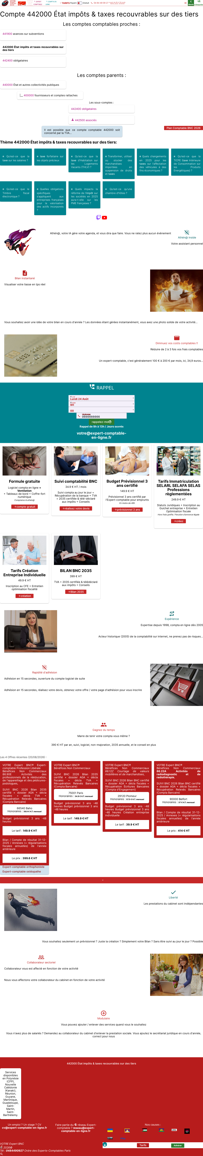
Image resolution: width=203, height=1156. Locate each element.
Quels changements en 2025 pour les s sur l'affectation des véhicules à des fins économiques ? (152, 163)
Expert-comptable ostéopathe (22, 871)
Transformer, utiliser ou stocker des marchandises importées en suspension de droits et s (118, 165)
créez (179, 521)
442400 (8, 60)
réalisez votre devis (77, 508)
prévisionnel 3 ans (128, 509)
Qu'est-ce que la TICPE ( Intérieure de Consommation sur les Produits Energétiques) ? (187, 163)
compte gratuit (25, 506)
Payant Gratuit (79, 3)
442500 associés (85, 120)
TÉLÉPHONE (86, 414)
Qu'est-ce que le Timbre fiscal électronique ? (16, 193)
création (26, 595)
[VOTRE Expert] (105, 1144)
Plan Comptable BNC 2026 (183, 128)
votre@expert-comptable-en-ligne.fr (101, 435)
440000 (8, 84)
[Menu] (185, 3)
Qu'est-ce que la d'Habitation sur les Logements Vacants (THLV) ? (84, 162)
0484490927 (15, 1150)
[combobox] (102, 398)
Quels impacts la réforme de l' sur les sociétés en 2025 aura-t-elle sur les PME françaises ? (84, 196)
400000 (29, 95)
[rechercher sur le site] (1, 1154)
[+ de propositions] (101, 880)
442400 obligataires (83, 108)
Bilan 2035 (77, 591)
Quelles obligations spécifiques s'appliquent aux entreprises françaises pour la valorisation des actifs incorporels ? (50, 200)
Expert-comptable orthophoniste (23, 866)
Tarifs (142, 1145)
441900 (7, 33)
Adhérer (178, 1145)
